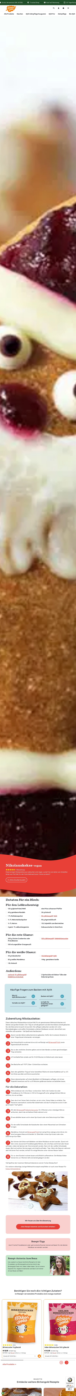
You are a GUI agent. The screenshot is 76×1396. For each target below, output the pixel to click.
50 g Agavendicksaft (48, 920)
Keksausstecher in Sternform (51, 927)
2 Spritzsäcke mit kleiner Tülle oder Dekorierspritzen (54, 976)
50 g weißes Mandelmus (16, 959)
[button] (39, 1356)
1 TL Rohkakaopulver (15, 916)
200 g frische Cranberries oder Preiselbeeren (19, 940)
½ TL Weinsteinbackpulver (17, 920)
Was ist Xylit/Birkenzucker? (19, 996)
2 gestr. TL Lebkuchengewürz (18, 927)
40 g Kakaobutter (14, 956)
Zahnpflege (62, 14)
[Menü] (73, 1378)
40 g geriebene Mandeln (16, 912)
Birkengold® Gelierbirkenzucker (27, 1110)
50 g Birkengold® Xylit (49, 916)
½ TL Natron (12, 923)
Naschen (20, 14)
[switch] (70, 1389)
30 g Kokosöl (46, 912)
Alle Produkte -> (9, 1364)
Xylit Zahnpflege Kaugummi (36, 14)
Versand (13, 1353)
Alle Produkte (9, 14)
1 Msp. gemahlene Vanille (50, 959)
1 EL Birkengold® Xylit (49, 956)
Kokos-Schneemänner (13, 1169)
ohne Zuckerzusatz (17, 880)
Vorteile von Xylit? (18, 1003)
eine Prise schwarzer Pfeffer (51, 909)
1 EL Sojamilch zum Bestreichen (52, 923)
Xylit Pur (52, 14)
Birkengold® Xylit (54, 1042)
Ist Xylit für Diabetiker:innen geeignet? (47, 1003)
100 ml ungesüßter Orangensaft (19, 944)
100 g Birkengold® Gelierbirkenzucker (54, 938)
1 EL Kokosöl (12, 963)
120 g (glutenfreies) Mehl (17, 909)
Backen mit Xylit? (47, 996)
